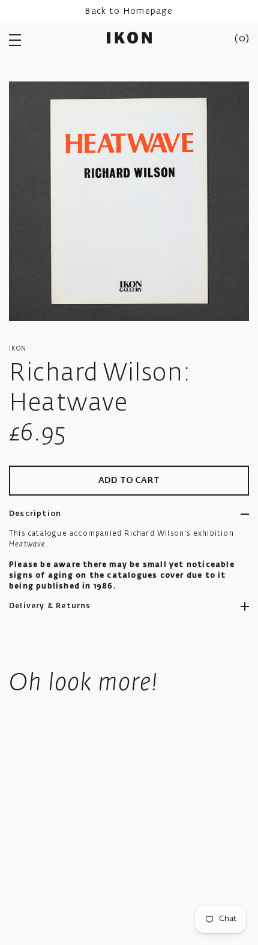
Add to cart (129, 480)
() (242, 39)
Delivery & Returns (50, 606)
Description (35, 514)
